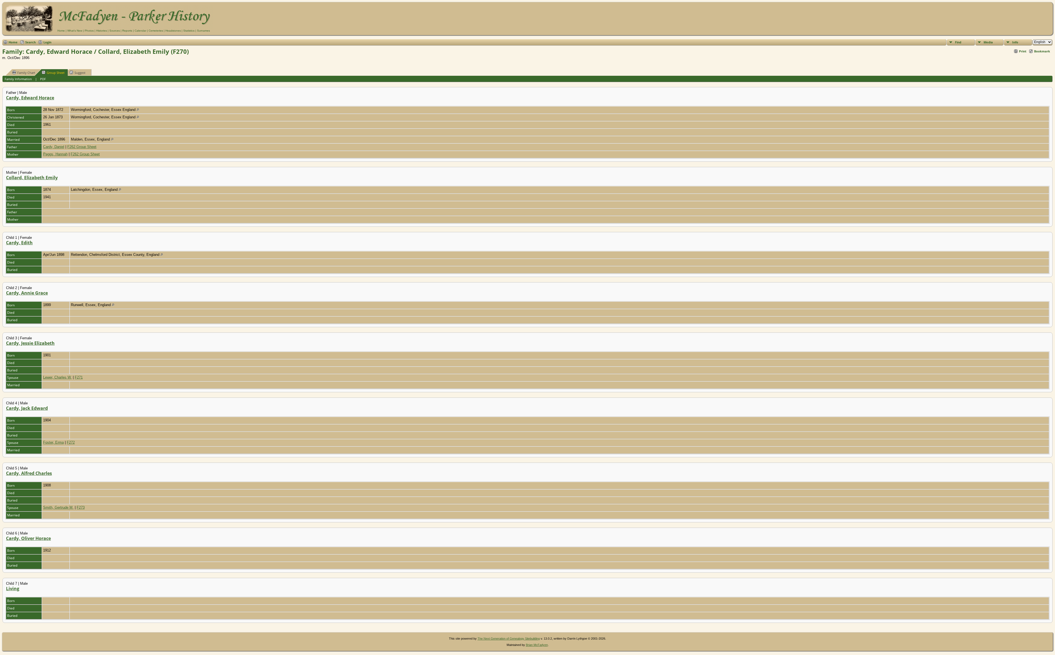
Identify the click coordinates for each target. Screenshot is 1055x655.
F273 (81, 507)
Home (61, 30)
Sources (114, 30)
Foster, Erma (53, 442)
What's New (74, 30)
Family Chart (26, 73)
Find (958, 42)
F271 (79, 377)
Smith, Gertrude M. (58, 507)
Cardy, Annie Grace (27, 293)
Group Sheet (56, 73)
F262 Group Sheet (81, 147)
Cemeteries (156, 30)
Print (1022, 51)
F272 (71, 442)
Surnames (203, 30)
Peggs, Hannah (55, 154)
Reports (127, 30)
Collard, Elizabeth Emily (32, 178)
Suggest (79, 73)
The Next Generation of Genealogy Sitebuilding (508, 638)
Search (30, 42)
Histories (101, 30)
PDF (43, 79)
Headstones (173, 30)
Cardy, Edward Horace (30, 98)
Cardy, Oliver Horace (28, 538)
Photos (89, 30)
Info (1015, 42)
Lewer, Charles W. (57, 377)
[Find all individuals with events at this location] (138, 110)
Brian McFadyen (537, 644)
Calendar (140, 30)
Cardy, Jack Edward (27, 408)
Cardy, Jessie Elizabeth (30, 343)
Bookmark (1042, 51)
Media (988, 42)
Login (47, 42)
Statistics (189, 30)
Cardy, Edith (19, 243)
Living (12, 589)
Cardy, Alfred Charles (29, 473)
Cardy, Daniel (53, 147)
